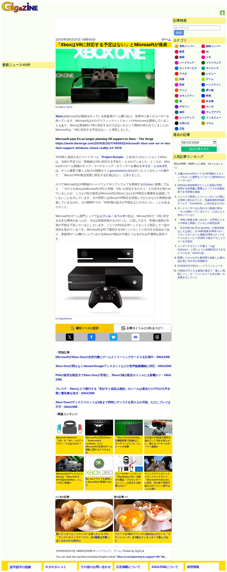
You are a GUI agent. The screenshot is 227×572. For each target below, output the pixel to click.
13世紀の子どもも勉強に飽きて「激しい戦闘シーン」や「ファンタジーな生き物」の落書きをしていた (201, 274)
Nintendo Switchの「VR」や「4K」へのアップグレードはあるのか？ (69, 440)
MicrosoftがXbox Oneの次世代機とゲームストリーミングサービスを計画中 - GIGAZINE (113, 357)
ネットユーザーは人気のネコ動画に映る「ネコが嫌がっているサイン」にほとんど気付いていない (201, 211)
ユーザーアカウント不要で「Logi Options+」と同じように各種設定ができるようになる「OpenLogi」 (201, 249)
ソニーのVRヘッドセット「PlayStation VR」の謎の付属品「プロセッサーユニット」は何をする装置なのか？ (128, 479)
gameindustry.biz (120, 170)
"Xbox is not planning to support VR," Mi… (141, 556)
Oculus (147, 184)
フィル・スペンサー (115, 216)
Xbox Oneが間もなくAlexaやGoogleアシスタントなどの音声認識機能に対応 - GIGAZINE (113, 366)
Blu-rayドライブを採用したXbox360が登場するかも (98, 481)
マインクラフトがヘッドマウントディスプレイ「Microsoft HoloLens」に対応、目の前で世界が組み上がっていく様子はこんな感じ (158, 481)
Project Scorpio (112, 157)
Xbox (59, 116)
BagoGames (65, 318)
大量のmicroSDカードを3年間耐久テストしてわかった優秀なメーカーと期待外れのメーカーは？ (201, 177)
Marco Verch (66, 107)
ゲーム (166, 39)
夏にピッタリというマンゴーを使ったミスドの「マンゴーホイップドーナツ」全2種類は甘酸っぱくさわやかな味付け (83, 537)
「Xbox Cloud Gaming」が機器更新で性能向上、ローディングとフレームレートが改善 (128, 442)
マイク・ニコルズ (153, 166)
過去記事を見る (199, 149)
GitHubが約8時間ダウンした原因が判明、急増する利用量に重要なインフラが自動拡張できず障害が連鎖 (201, 188)
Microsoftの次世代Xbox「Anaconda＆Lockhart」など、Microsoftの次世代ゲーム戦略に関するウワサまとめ (98, 445)
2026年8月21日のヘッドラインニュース (200, 265)
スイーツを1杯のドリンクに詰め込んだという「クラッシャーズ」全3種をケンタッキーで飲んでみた (143, 537)
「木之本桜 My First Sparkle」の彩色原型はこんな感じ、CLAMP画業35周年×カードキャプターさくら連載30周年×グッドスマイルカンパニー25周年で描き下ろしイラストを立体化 (201, 234)
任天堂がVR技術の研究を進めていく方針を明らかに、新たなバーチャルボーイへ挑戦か (158, 442)
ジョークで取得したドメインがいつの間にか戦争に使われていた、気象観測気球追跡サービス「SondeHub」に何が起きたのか (201, 200)
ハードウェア (103, 550)
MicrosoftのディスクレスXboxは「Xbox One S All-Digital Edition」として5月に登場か (69, 478)
